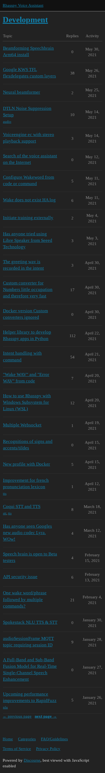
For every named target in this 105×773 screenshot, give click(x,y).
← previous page (17, 716)
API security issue (20, 576)
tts (4, 493)
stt (4, 513)
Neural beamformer (21, 92)
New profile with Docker (26, 464)
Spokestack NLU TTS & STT (30, 622)
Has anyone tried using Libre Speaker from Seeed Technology (27, 240)
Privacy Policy (48, 749)
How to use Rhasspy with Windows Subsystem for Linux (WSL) (27, 402)
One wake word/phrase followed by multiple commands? (25, 599)
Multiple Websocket (22, 425)
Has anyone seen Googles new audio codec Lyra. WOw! (27, 533)
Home (8, 739)
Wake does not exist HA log (29, 199)
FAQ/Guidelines (54, 739)
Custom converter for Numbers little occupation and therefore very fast (27, 289)
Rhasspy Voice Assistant (23, 5)
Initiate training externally (28, 217)
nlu (5, 707)
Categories (27, 739)
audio (7, 122)
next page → (46, 716)
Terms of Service (17, 749)
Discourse (32, 760)
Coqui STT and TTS (21, 506)
